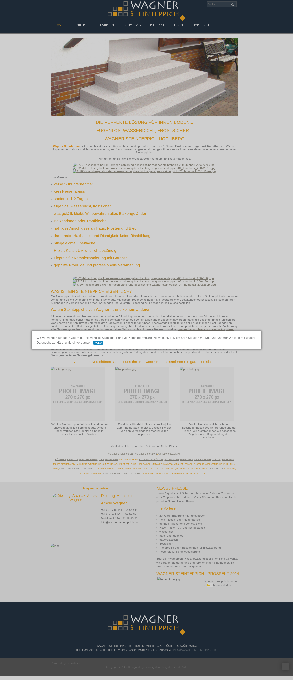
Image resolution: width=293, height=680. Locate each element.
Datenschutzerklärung (52, 342)
